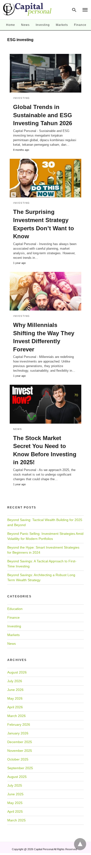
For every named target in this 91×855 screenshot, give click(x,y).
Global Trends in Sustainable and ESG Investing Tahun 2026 (42, 115)
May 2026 (15, 698)
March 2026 (16, 716)
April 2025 (15, 811)
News (25, 25)
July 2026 (14, 681)
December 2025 (19, 742)
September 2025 (20, 768)
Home (10, 25)
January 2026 (17, 733)
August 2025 (17, 777)
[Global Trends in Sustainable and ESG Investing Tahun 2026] (45, 73)
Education (15, 609)
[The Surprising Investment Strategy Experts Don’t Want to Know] (45, 178)
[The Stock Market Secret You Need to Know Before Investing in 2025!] (45, 404)
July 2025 (14, 785)
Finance (80, 25)
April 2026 (15, 707)
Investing (43, 25)
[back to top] (80, 844)
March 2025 (16, 820)
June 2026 (15, 690)
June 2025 (15, 794)
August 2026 (17, 672)
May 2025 (15, 803)
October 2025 (17, 759)
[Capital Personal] (27, 9)
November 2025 (19, 751)
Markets (62, 25)
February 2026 (18, 724)
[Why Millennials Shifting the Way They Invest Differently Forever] (45, 291)
